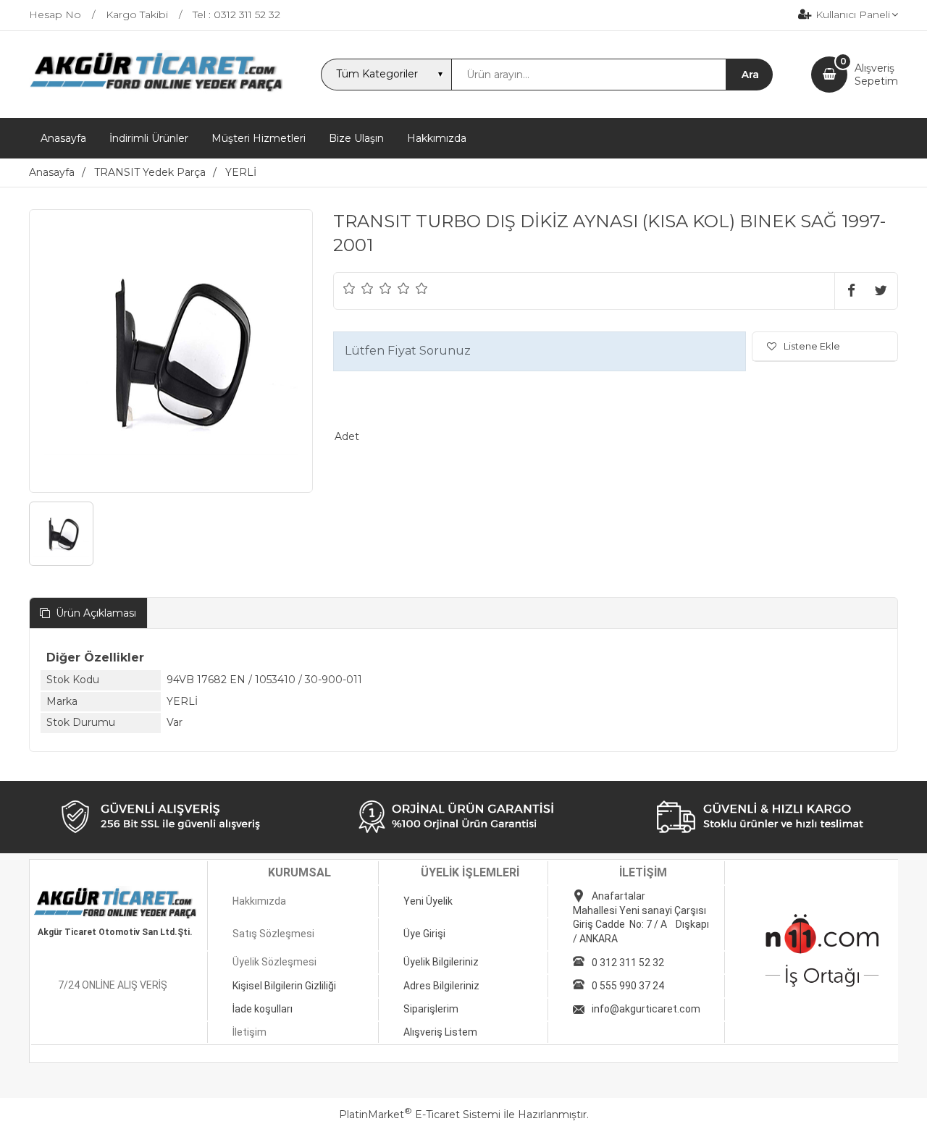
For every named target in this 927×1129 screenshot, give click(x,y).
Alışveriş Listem (440, 1032)
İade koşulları (262, 1009)
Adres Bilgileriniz (441, 985)
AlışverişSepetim (876, 75)
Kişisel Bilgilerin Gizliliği (284, 985)
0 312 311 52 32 (628, 962)
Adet (347, 436)
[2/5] (358, 288)
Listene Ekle (812, 346)
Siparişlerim (430, 1009)
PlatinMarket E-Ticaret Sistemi (419, 1114)
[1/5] (349, 288)
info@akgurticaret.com (646, 1009)
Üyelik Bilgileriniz (441, 962)
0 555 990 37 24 (628, 985)
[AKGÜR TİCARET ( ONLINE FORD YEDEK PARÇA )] (155, 90)
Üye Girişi (424, 933)
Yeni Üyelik (428, 901)
